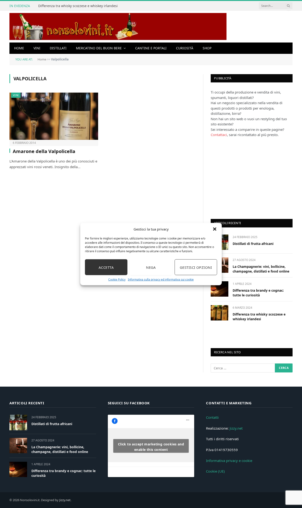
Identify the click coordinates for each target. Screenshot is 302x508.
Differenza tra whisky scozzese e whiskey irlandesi (78, 6)
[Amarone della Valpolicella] (53, 116)
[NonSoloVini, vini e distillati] (117, 27)
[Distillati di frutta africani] (18, 422)
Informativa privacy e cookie (229, 460)
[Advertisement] (246, 177)
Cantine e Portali (151, 48)
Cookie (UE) (215, 471)
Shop (207, 48)
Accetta (106, 267)
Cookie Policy (117, 279)
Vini (37, 48)
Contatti (212, 417)
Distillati (58, 48)
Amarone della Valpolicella (44, 151)
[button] (214, 229)
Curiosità (184, 48)
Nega (151, 267)
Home (19, 48)
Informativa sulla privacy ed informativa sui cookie (161, 279)
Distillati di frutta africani (253, 243)
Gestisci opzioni (196, 267)
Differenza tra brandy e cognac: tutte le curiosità (258, 292)
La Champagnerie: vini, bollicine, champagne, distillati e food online (261, 268)
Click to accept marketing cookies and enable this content (151, 447)
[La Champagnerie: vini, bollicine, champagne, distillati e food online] (18, 445)
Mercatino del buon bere (99, 48)
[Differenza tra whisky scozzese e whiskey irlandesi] (219, 312)
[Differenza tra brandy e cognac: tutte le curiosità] (219, 289)
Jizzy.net (236, 428)
